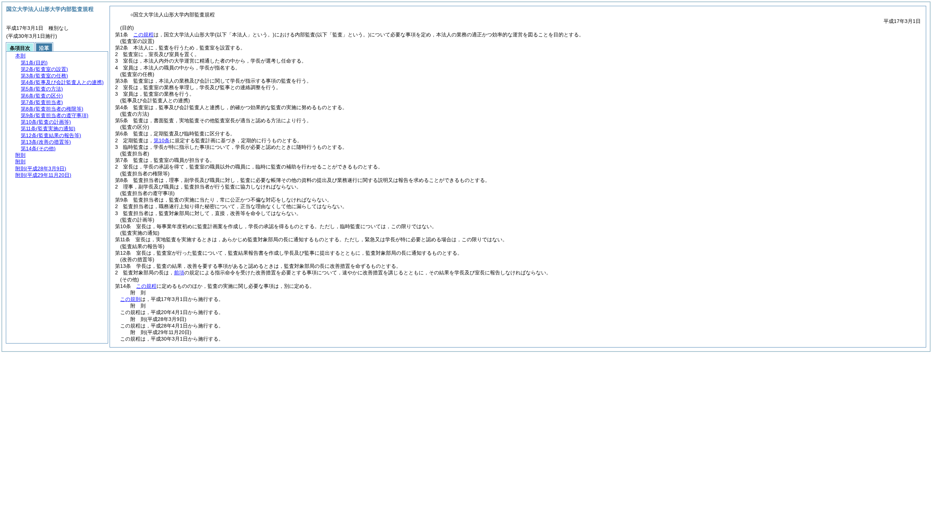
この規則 (130, 299)
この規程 (143, 34)
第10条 (162, 140)
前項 (179, 272)
